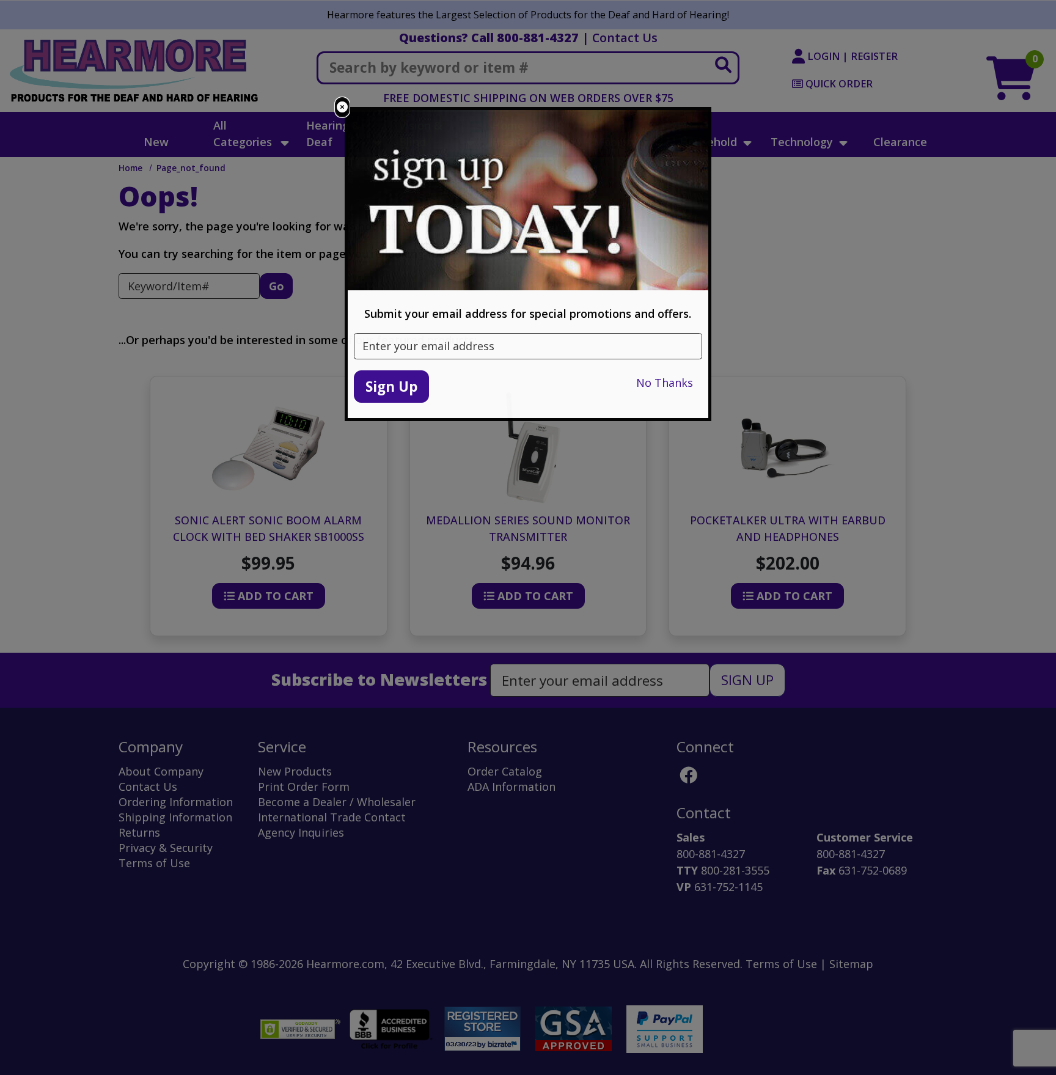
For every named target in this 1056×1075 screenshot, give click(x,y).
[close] (342, 107)
